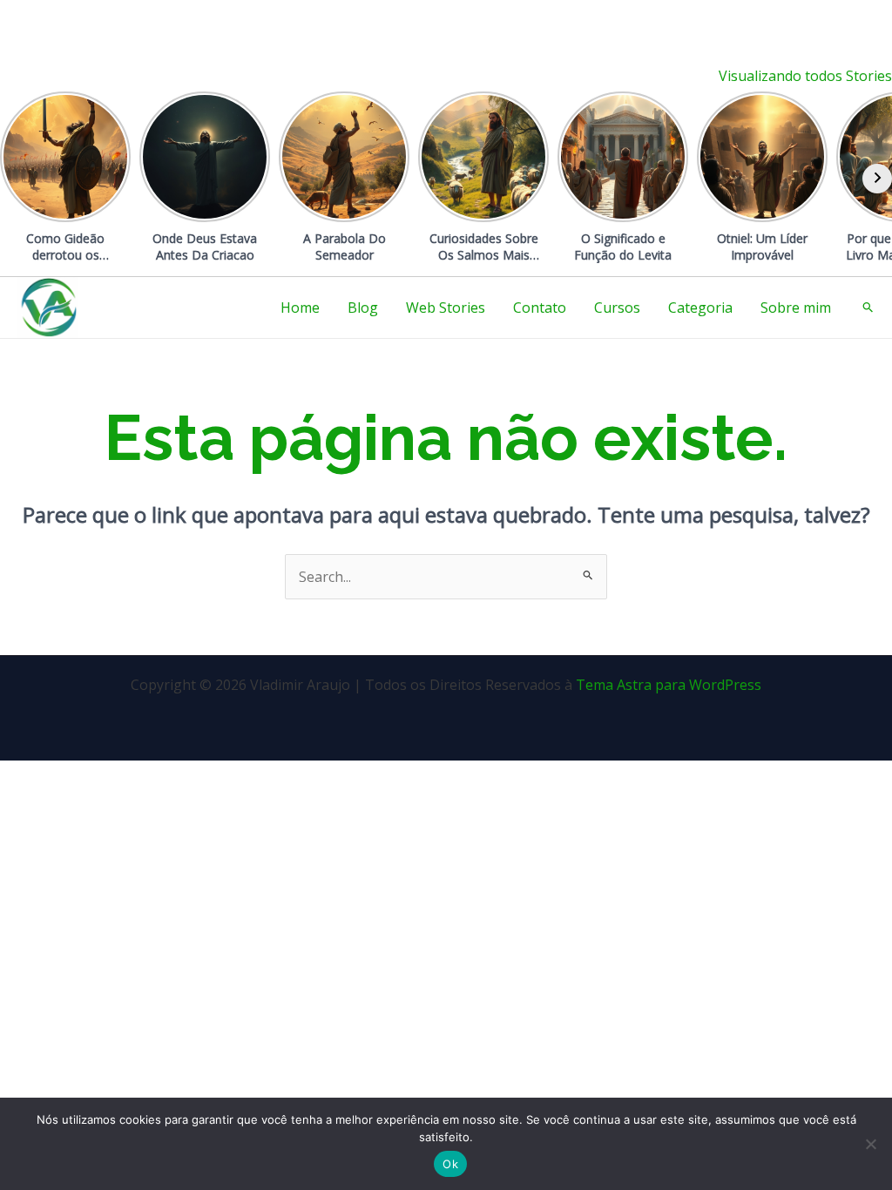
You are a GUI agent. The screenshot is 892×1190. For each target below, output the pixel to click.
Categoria (700, 307)
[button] (868, 307)
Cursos (617, 307)
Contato (539, 307)
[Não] (870, 1144)
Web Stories (445, 307)
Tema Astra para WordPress (668, 684)
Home (300, 307)
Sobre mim (795, 307)
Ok (450, 1164)
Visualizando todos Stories (805, 75)
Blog (363, 307)
